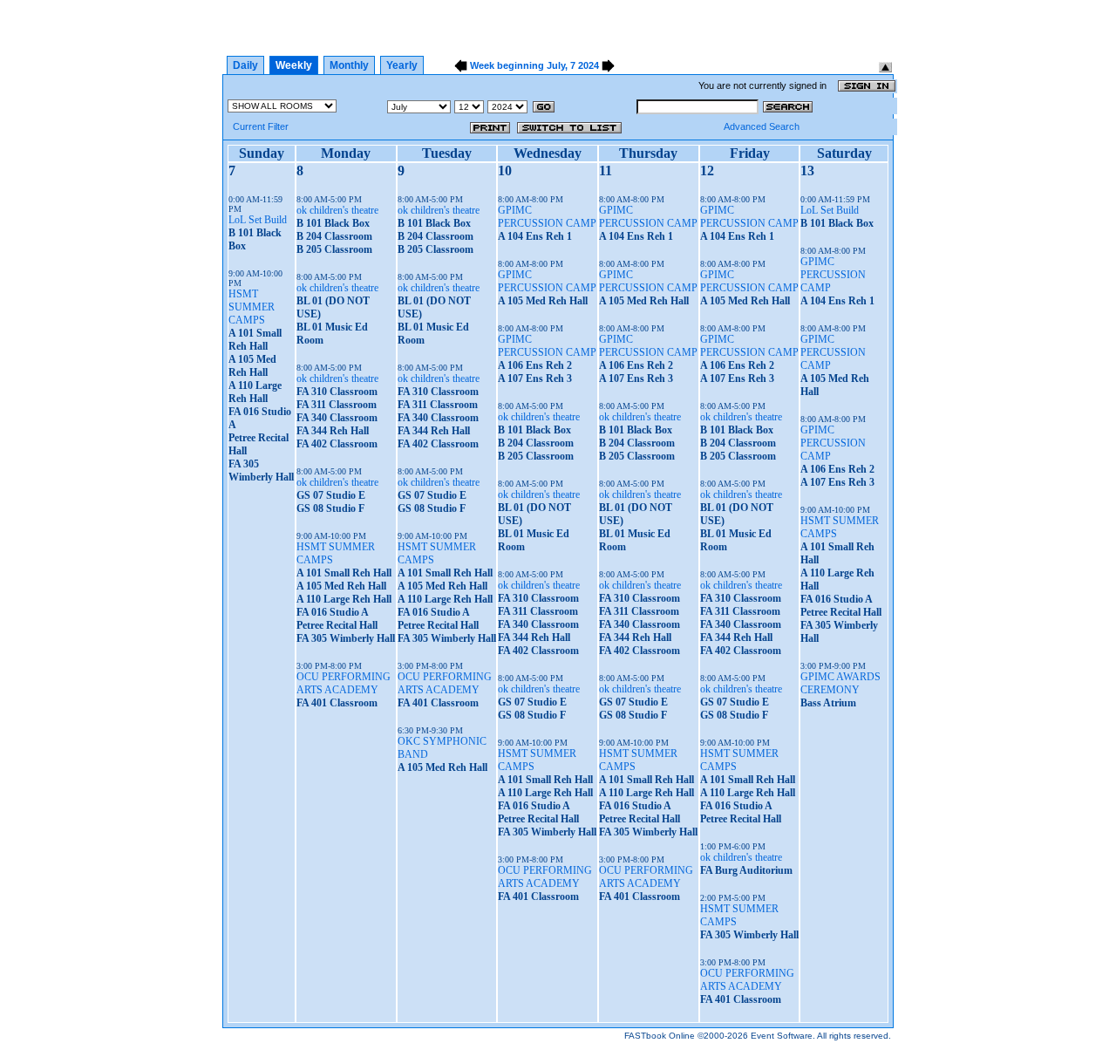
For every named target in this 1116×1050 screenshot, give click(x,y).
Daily (245, 65)
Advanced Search (762, 126)
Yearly (402, 65)
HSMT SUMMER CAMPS (251, 307)
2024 (588, 65)
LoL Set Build (257, 220)
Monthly (349, 65)
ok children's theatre (337, 210)
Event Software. (783, 1035)
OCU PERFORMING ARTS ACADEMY (343, 683)
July (556, 65)
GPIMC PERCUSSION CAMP (547, 216)
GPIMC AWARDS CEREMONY (840, 683)
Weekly (294, 65)
